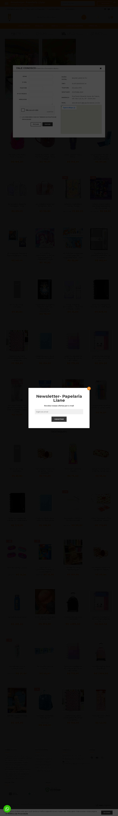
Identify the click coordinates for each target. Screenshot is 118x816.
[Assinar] (59, 419)
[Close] (89, 388)
